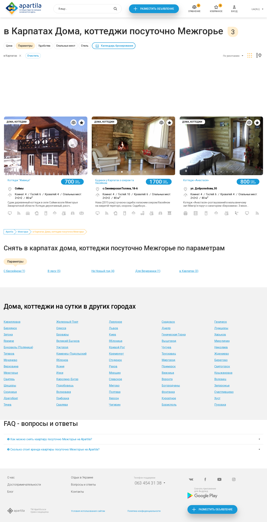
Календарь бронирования (117, 45)
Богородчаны (171, 385)
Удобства (44, 45)
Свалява (62, 404)
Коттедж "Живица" (19, 180)
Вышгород (169, 341)
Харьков (220, 334)
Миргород (168, 360)
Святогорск (222, 366)
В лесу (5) (54, 271)
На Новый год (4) (102, 271)
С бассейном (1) (14, 271)
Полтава (114, 392)
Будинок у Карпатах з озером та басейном (114, 181)
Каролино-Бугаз (67, 379)
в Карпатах (10, 55)
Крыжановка (223, 373)
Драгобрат (11, 398)
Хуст (217, 398)
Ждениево (221, 353)
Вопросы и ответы (83, 484)
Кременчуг (116, 353)
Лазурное (115, 322)
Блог (10, 491)
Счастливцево (224, 392)
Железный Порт (67, 322)
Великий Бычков (68, 341)
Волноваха (63, 392)
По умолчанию (231, 55)
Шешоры (10, 385)
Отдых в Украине (82, 477)
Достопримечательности (24, 484)
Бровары (62, 334)
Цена (9, 45)
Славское (115, 379)
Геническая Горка (174, 334)
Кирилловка (12, 322)
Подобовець (65, 385)
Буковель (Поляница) (18, 347)
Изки (59, 373)
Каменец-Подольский (71, 353)
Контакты (77, 491)
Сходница (10, 392)
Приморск (169, 366)
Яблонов (62, 360)
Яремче (9, 341)
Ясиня (60, 366)
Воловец (220, 379)
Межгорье (23, 232)
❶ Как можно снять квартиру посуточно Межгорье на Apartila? (49, 439)
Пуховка (220, 404)
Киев (112, 334)
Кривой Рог (117, 347)
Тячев (7, 404)
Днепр (166, 328)
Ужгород (62, 347)
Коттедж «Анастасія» (196, 180)
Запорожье (222, 385)
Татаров (9, 353)
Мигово (114, 385)
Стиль (84, 45)
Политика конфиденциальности (144, 511)
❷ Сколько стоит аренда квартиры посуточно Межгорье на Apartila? (53, 449)
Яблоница (115, 341)
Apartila (9, 232)
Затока (8, 334)
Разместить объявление (157, 8)
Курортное (169, 398)
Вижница (168, 373)
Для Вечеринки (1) (147, 271)
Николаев (221, 347)
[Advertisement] (133, 87)
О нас (11, 477)
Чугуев (166, 347)
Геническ (220, 322)
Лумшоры (221, 328)
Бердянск (10, 328)
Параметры (25, 45)
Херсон (114, 398)
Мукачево (10, 360)
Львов (113, 328)
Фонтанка (168, 392)
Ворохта (167, 379)
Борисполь (169, 404)
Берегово (221, 360)
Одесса (61, 328)
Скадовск (168, 322)
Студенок (115, 360)
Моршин (115, 373)
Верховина (11, 366)
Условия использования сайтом (88, 511)
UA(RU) (256, 9)
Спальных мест (65, 45)
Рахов (113, 366)
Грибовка (62, 398)
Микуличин (222, 341)
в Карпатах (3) (188, 271)
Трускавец (169, 353)
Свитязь (9, 379)
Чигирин (114, 404)
